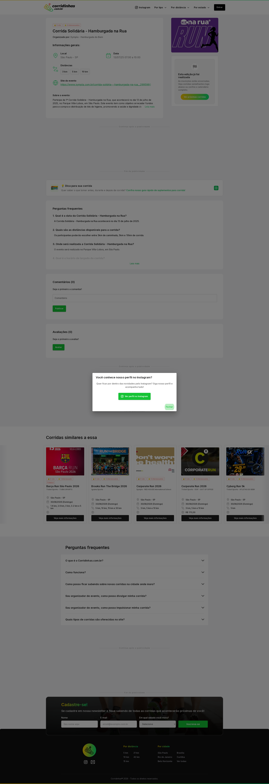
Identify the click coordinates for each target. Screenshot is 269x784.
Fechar (169, 407)
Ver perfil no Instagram (136, 396)
